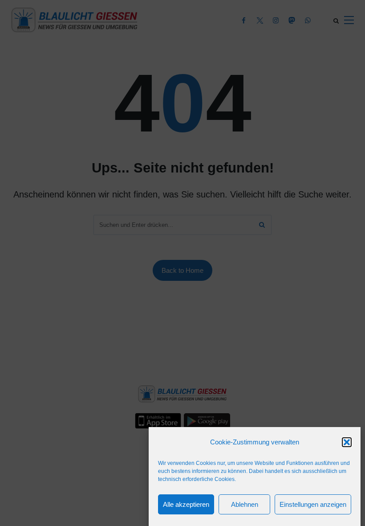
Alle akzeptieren (186, 504)
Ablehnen (244, 504)
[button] (346, 442)
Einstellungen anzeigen (313, 504)
